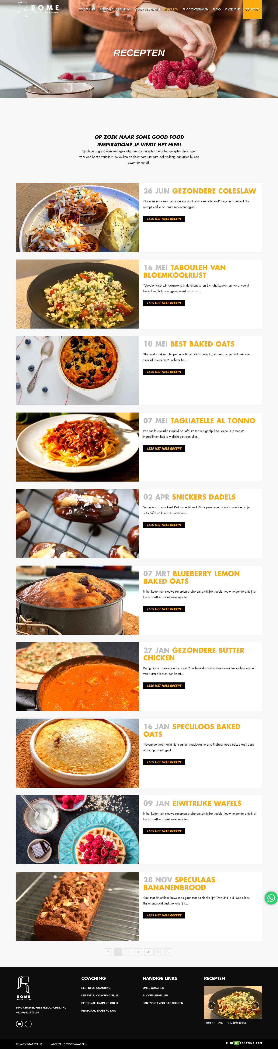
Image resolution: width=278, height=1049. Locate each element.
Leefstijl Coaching (96, 987)
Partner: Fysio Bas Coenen (163, 1003)
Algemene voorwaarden (69, 1044)
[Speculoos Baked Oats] (77, 753)
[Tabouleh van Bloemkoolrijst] (77, 294)
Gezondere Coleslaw (214, 191)
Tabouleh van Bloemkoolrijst (184, 271)
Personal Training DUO (98, 1010)
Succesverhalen (155, 995)
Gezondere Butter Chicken (194, 654)
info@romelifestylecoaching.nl (41, 1007)
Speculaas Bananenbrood (179, 884)
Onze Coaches (153, 987)
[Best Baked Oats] (77, 370)
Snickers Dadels (204, 497)
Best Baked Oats (202, 344)
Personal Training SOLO (99, 1003)
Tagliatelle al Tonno (212, 420)
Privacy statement (29, 1044)
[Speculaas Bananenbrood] (77, 906)
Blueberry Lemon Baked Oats (191, 577)
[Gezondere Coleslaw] (77, 217)
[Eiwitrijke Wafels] (77, 829)
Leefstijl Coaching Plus (99, 995)
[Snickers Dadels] (77, 523)
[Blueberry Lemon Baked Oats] (77, 600)
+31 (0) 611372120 (27, 1012)
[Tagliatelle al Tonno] (77, 447)
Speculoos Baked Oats (192, 730)
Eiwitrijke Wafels (207, 803)
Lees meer (164, 219)
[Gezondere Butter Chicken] (77, 676)
